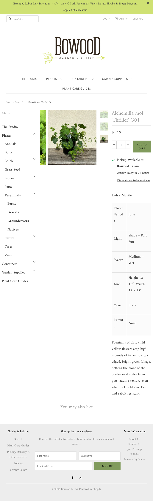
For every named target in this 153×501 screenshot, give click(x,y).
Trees (8, 247)
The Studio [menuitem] (29, 79)
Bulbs (9, 152)
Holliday (135, 454)
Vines (9, 255)
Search (18, 439)
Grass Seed (12, 170)
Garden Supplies (115, 79)
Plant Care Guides (15, 281)
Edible (9, 161)
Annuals (10, 144)
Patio (8, 187)
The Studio (10, 127)
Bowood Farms (69, 489)
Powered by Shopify (90, 489)
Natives (13, 230)
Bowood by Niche (134, 459)
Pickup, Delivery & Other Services (18, 454)
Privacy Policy (18, 470)
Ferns (11, 204)
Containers (80, 79)
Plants (52, 79)
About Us (134, 439)
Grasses (13, 212)
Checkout (139, 18)
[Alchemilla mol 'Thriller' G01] (68, 137)
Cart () (123, 18)
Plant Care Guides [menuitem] (76, 88)
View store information (133, 180)
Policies (18, 463)
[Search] (10, 18)
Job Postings (134, 449)
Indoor (9, 178)
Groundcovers (18, 221)
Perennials (13, 196)
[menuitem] (54, 79)
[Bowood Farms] (76, 49)
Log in (106, 18)
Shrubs (9, 238)
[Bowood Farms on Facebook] (72, 477)
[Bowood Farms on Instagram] (80, 477)
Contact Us (134, 444)
